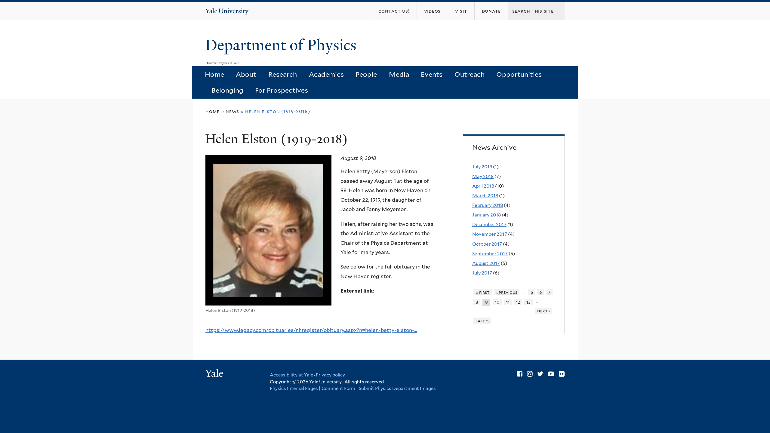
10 (497, 302)
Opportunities (519, 74)
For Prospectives (281, 90)
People (366, 74)
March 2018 (485, 195)
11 (508, 302)
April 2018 (483, 186)
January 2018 (486, 215)
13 (528, 302)
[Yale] (215, 374)
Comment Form (338, 388)
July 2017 (482, 273)
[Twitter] (540, 373)
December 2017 (489, 224)
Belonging (227, 90)
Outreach (469, 74)
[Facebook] (519, 373)
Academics (326, 74)
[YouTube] (551, 373)
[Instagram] (530, 373)
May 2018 (483, 176)
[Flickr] (562, 373)
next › (543, 310)
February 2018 (487, 205)
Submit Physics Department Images (397, 388)
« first (483, 292)
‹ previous (507, 292)
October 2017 (487, 244)
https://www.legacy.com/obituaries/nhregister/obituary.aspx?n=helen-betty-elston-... (311, 330)
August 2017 (486, 263)
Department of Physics (282, 45)
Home (214, 74)
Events (431, 74)
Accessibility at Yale (291, 375)
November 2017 (489, 234)
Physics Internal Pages (294, 388)
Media (399, 74)
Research (282, 74)
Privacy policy (330, 375)
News (232, 111)
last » (482, 320)
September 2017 (490, 253)
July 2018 (482, 167)
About (246, 74)
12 (518, 302)
